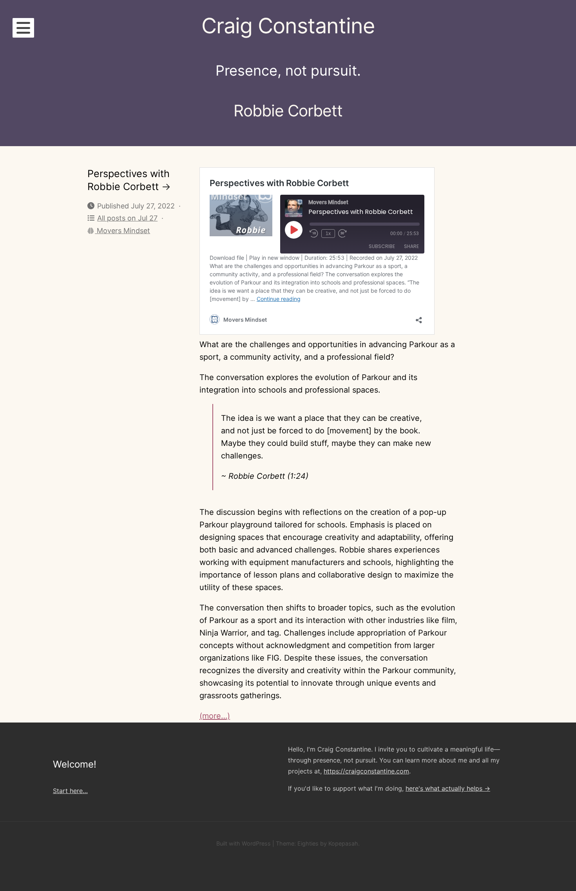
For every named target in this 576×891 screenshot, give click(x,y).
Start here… (70, 791)
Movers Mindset (122, 230)
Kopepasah (343, 843)
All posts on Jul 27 (127, 218)
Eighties (308, 843)
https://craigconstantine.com (366, 771)
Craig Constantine (288, 25)
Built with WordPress (243, 843)
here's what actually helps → (448, 788)
